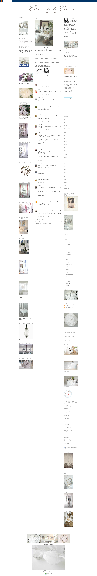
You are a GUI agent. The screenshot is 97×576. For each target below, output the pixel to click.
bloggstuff (65, 123)
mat (64, 160)
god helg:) (65, 144)
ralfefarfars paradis (41, 177)
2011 (66, 236)
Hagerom (67, 255)
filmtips (65, 137)
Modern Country (67, 437)
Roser (67, 259)
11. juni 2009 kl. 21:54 (43, 121)
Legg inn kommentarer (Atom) (45, 223)
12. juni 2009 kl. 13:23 (43, 206)
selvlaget (65, 170)
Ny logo (67, 260)
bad (64, 122)
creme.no (65, 131)
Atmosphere (66, 405)
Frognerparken (68, 254)
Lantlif (65, 425)
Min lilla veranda (67, 436)
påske (65, 167)
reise (65, 169)
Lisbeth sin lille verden (68, 427)
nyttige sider (66, 163)
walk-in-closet (66, 188)
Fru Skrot (65, 414)
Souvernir (67, 269)
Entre (65, 132)
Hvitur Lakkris (66, 421)
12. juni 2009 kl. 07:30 (43, 167)
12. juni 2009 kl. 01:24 (43, 160)
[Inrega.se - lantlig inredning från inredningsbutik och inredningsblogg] (71, 448)
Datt (38, 89)
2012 (66, 234)
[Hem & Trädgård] (48, 571)
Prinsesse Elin (40, 97)
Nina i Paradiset (41, 147)
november (68, 241)
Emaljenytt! (68, 250)
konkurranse (66, 156)
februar (67, 281)
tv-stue (65, 181)
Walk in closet (66, 84)
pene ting (65, 164)
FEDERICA (40, 170)
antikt (65, 119)
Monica (39, 124)
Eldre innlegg (59, 221)
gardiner (65, 141)
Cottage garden (69, 267)
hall (64, 147)
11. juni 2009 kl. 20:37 (43, 94)
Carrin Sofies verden (67, 406)
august (67, 246)
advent (65, 117)
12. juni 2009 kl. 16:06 (43, 216)
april (67, 278)
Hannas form (66, 417)
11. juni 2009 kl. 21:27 (43, 111)
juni (67, 249)
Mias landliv (66, 433)
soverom (65, 173)
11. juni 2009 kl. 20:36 (43, 86)
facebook (65, 134)
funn (64, 138)
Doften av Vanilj (67, 411)
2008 (66, 285)
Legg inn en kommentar (39, 219)
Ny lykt (65, 85)
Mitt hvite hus (40, 163)
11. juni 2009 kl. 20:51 (43, 102)
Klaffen (39, 209)
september (68, 244)
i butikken (65, 150)
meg (64, 161)
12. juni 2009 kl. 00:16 (43, 145)
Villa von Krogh (40, 83)
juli (66, 247)
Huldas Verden (66, 419)
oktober (67, 242)
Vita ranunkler (66, 443)
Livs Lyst (65, 428)
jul (64, 153)
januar (67, 283)
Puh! (36, 18)
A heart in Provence (67, 403)
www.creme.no (66, 189)
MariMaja (39, 114)
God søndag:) (68, 252)
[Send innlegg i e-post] (48, 75)
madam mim (40, 105)
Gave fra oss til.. (69, 264)
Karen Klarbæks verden (68, 424)
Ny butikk (67, 262)
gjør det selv (66, 142)
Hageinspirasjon (69, 257)
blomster (65, 125)
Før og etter (66, 139)
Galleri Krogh (66, 415)
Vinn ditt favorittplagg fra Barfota (70, 90)
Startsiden (48, 221)
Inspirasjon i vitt (67, 422)
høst (64, 148)
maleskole (66, 159)
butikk (65, 129)
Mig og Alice (66, 434)
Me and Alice (66, 431)
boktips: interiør (67, 128)
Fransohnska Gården (68, 412)
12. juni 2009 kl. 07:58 (43, 174)
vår (64, 186)
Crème (72, 18)
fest (64, 135)
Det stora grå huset (67, 409)
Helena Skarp (66, 418)
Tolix (64, 178)
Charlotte (39, 185)
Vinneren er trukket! (69, 274)
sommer (65, 172)
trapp (65, 179)
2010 (66, 237)
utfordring (65, 182)
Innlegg (66, 305)
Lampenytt (68, 266)
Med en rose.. (68, 271)
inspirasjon (66, 151)
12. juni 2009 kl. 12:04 (43, 197)
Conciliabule (66, 408)
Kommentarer (68, 307)
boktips (65, 126)
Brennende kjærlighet (68, 81)
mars (67, 279)
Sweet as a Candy (67, 440)
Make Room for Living (68, 430)
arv (64, 120)
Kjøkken (65, 154)
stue (64, 176)
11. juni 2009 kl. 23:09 (43, 129)
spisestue (65, 175)
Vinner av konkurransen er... (69, 87)
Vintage (65, 441)
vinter (65, 185)
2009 (66, 239)
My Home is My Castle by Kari (69, 439)
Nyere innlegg (37, 221)
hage (65, 145)
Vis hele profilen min (68, 38)
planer (65, 166)
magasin (65, 157)
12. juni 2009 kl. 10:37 (43, 182)
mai (67, 276)
